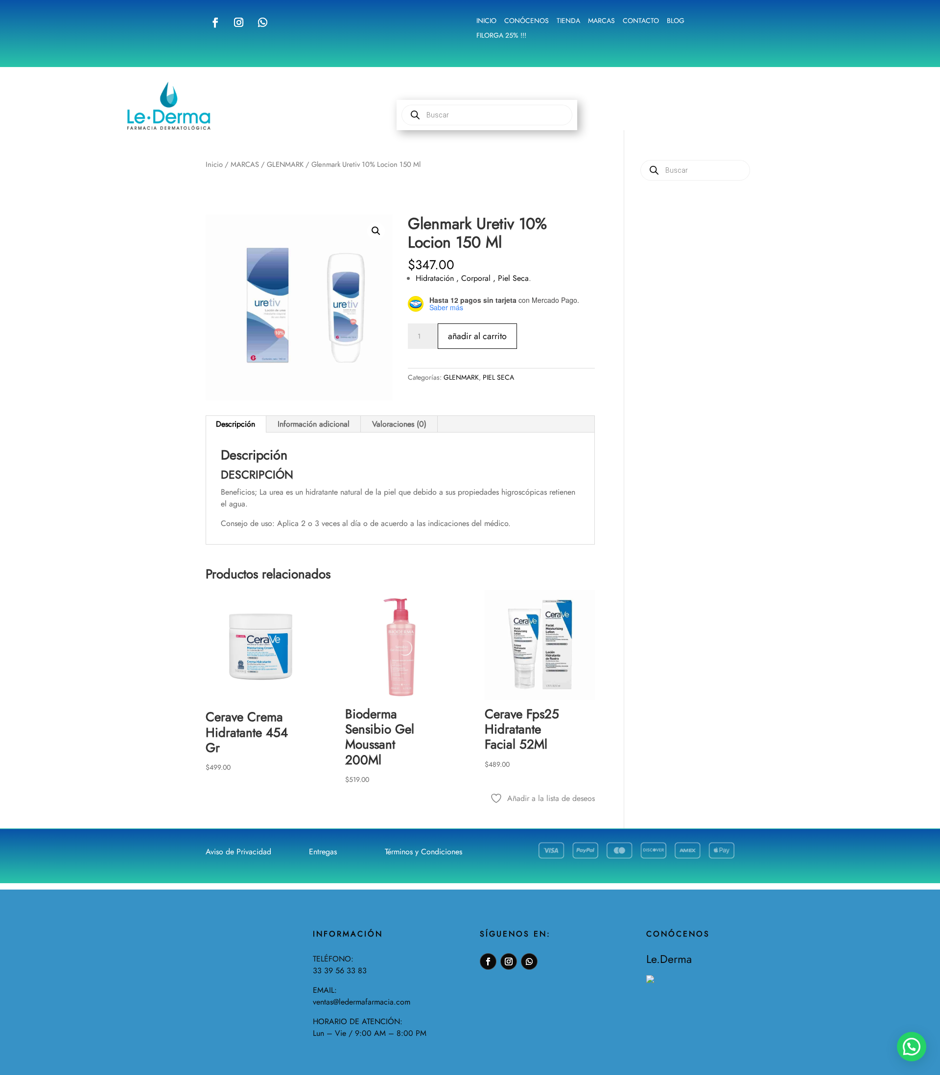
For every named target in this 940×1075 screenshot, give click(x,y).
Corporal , (479, 278)
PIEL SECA (498, 377)
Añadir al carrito (477, 336)
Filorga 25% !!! (501, 36)
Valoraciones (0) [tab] (399, 424)
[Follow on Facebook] (215, 22)
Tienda (568, 21)
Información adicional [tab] (314, 424)
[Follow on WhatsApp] (262, 22)
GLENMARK (285, 164)
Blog (675, 21)
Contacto (641, 21)
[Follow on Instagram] (238, 22)
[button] (376, 231)
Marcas (601, 21)
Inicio (486, 21)
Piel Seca (513, 278)
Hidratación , (438, 278)
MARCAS (245, 164)
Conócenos (526, 21)
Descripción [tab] (235, 424)
